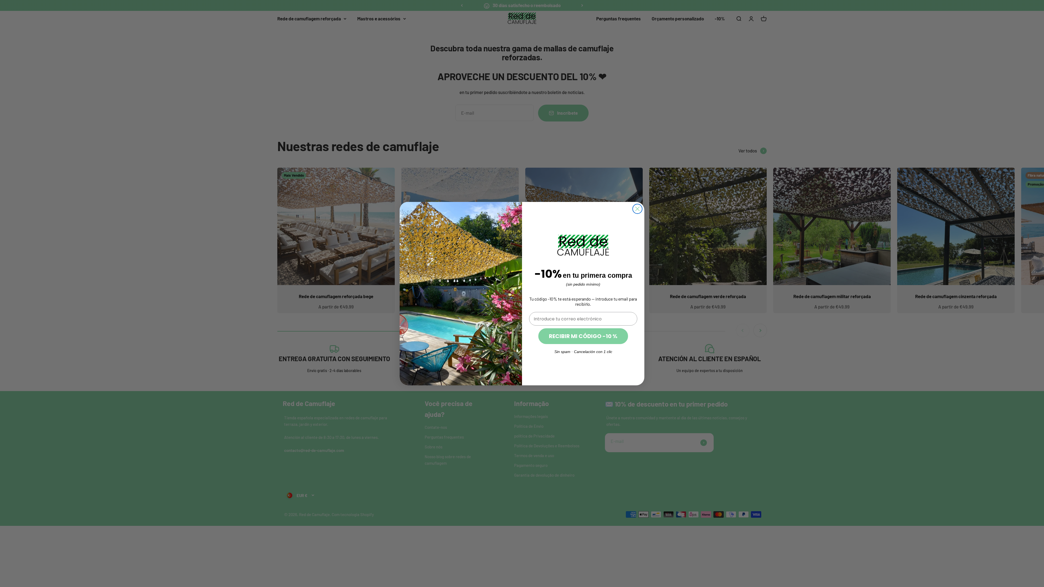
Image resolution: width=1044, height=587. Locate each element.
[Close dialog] (637, 209)
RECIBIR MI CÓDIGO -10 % (583, 336)
